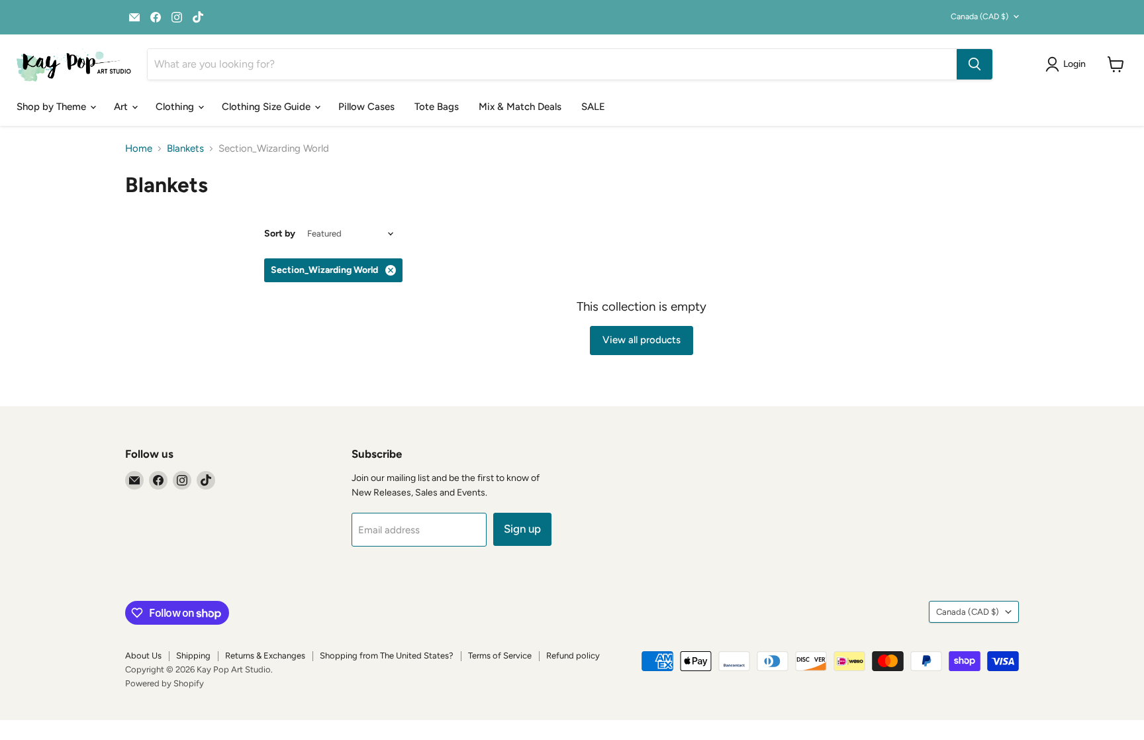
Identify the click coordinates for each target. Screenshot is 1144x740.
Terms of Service (500, 656)
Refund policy (573, 656)
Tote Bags (436, 107)
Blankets (185, 148)
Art (122, 107)
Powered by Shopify (164, 683)
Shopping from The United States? (386, 656)
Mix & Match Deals (520, 107)
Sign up (522, 528)
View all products (641, 340)
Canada (979, 16)
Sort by (279, 234)
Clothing (176, 107)
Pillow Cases (366, 107)
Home (138, 148)
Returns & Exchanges (265, 656)
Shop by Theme (53, 107)
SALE (593, 107)
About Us (143, 656)
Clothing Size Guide (267, 107)
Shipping (193, 656)
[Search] (974, 64)
